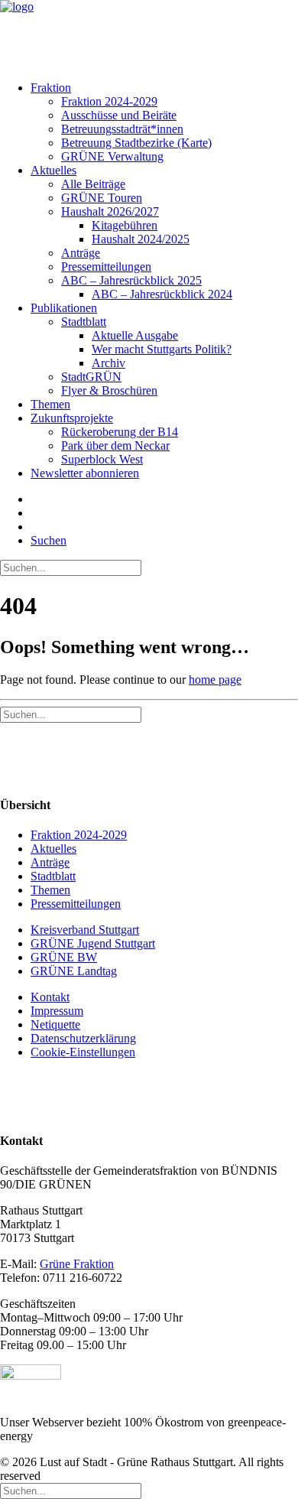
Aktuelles (53, 170)
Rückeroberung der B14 (119, 431)
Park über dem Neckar (115, 445)
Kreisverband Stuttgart (85, 929)
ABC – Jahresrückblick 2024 (162, 294)
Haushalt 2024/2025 (140, 238)
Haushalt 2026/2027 (110, 211)
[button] (48, 540)
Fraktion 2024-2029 (109, 101)
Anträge (80, 252)
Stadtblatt (83, 321)
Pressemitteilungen (106, 266)
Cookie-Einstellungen (83, 1051)
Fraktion (51, 87)
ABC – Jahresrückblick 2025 (131, 280)
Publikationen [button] (64, 307)
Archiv (108, 362)
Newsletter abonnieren (85, 473)
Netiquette (55, 1024)
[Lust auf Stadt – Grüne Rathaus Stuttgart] (149, 34)
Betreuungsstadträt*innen (122, 128)
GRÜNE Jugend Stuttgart (93, 943)
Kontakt (50, 996)
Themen (50, 404)
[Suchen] (70, 567)
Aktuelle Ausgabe (135, 335)
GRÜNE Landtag (74, 970)
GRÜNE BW (64, 957)
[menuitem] (147, 122)
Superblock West (102, 459)
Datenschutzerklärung (83, 1038)
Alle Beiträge (93, 183)
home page (215, 679)
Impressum (57, 1010)
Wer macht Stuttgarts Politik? (162, 349)
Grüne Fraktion (77, 1263)
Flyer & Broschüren (109, 390)
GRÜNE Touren (101, 197)
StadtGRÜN (91, 376)
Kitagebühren (124, 225)
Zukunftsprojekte (72, 417)
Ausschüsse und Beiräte (119, 115)
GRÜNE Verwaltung (112, 156)
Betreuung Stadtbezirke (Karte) (136, 142)
